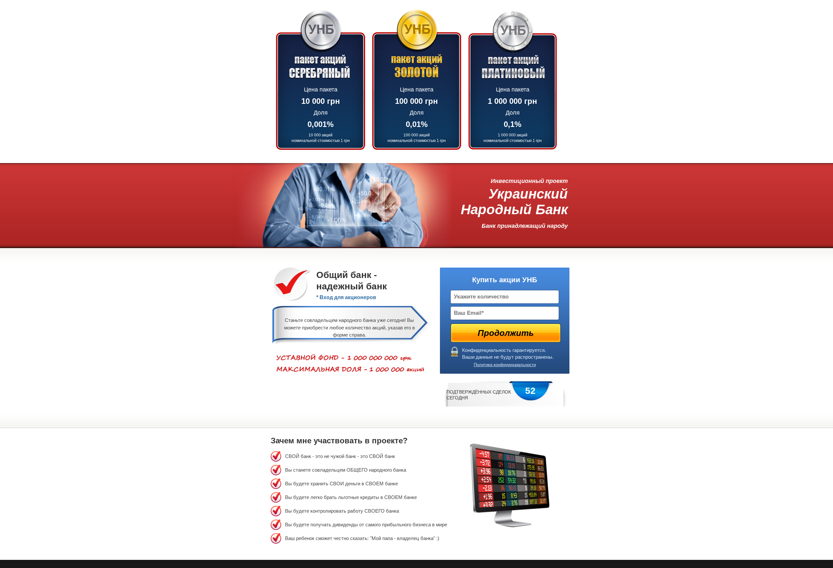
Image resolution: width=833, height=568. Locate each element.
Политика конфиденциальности (505, 364)
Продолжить (506, 333)
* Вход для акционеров (346, 297)
